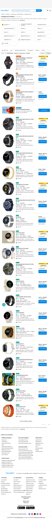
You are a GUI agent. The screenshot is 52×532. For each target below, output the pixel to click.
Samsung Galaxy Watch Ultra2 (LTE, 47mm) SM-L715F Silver (25, 264)
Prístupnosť (3, 494)
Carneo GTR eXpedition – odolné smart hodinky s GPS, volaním (24, 58)
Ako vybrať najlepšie (23, 438)
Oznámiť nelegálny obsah (6, 492)
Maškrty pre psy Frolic (6, 449)
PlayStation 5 (38, 445)
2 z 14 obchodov (41, 188)
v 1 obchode (40, 93)
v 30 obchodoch (41, 138)
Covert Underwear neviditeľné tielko (26, 452)
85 (48, 424)
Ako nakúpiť (16, 480)
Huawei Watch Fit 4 (20, 343)
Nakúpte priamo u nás (18, 485)
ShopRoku (40, 481)
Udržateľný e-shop (42, 488)
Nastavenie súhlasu (17, 487)
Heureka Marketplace (30, 485)
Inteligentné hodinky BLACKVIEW (8, 460)
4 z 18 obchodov (41, 268)
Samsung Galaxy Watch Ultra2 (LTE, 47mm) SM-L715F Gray (25, 120)
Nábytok (37, 449)
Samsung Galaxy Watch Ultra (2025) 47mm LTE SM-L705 (25, 200)
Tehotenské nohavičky (6, 443)
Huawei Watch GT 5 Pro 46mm (22, 248)
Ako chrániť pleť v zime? (23, 440)
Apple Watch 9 (38, 441)
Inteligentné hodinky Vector (7, 463)
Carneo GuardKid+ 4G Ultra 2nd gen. (23, 296)
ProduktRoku (41, 483)
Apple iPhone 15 (39, 440)
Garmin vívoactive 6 (20, 281)
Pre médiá (3, 487)
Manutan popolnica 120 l (23, 449)
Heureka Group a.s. (20, 517)
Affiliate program (29, 490)
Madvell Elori (18, 217)
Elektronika (8, 14)
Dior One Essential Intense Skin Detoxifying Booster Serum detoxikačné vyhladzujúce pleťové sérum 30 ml (26, 450)
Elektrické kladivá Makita (6, 451)
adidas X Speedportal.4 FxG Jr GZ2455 (26, 455)
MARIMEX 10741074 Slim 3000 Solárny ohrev (26, 454)
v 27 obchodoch (41, 283)
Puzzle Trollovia (5, 454)
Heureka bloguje (4, 488)
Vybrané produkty (23, 447)
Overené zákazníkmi (42, 480)
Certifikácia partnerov (42, 485)
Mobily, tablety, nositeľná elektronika (17, 14)
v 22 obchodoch (41, 314)
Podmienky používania (5, 483)
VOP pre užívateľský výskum (19, 492)
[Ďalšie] (50, 424)
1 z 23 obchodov (41, 61)
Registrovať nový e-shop (31, 481)
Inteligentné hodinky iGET (7, 462)
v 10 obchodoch (41, 298)
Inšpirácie (40, 487)
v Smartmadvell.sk (42, 218)
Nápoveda (28, 494)
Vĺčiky (3, 445)
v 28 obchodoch (41, 76)
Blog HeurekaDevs (4, 490)
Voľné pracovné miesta (5, 485)
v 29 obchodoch (41, 393)
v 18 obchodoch (41, 345)
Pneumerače (4, 440)
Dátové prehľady (29, 488)
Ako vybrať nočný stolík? (23, 441)
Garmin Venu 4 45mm (20, 328)
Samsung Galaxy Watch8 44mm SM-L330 (24, 153)
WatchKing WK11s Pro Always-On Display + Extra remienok (25, 92)
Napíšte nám (26, 498)
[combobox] (23, 10)
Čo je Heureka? (4, 480)
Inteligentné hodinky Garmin (7, 467)
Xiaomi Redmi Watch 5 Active (22, 375)
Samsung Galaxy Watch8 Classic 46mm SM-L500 (26, 141)
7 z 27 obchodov (41, 123)
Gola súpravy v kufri (5, 453)
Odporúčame (39, 438)
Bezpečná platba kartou (18, 490)
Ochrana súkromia (17, 488)
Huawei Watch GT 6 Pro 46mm (22, 184)
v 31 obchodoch (41, 202)
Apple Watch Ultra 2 (39, 443)
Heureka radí (16, 483)
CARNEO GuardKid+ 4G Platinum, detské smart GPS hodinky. (24, 75)
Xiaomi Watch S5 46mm (20, 391)
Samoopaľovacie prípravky (7, 446)
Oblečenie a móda (39, 451)
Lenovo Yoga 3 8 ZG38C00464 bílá (25, 457)
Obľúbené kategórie (6, 438)
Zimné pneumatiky (39, 448)
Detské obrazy (4, 441)
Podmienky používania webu (39, 517)
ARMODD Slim (18, 168)
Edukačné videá (29, 492)
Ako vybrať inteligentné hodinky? (23, 109)
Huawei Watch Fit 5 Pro (21, 406)
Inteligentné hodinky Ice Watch (8, 465)
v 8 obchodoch (41, 377)
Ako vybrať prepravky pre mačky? (25, 443)
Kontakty (3, 481)
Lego (37, 446)
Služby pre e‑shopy (30, 483)
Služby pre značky (29, 487)
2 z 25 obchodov (41, 236)
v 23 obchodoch (41, 250)
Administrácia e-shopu (30, 480)
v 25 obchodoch (41, 330)
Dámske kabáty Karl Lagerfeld (7, 448)
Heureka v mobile (17, 481)
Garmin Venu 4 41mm (20, 232)
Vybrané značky (5, 458)
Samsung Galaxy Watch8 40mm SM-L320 (24, 359)
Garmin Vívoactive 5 (20, 312)
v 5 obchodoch (41, 170)
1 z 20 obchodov (41, 410)
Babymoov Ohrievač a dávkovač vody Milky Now (26, 458)
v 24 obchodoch (41, 155)
